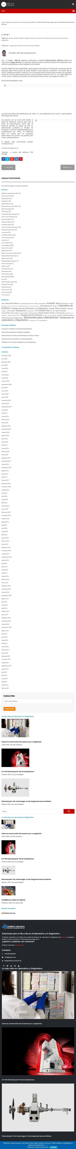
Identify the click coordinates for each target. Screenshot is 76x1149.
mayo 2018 (4, 442)
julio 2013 (4, 602)
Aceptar (53, 1147)
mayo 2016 (4, 499)
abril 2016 (4, 502)
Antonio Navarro (6, 203)
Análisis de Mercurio (31, 38)
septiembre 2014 (6, 557)
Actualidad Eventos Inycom (27, 303)
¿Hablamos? (19, 945)
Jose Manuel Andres (7, 235)
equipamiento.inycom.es (12, 961)
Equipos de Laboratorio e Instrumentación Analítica (21, 22)
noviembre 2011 (6, 659)
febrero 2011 (5, 688)
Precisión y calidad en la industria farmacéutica (16, 329)
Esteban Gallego (6, 222)
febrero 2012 (5, 650)
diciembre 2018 (6, 426)
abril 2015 (4, 534)
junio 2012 (4, 637)
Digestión (4, 311)
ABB (3, 303)
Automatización (46, 306)
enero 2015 (4, 544)
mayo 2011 (4, 678)
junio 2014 (4, 566)
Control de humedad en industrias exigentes (15, 332)
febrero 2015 (5, 541)
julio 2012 (4, 634)
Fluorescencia (30, 311)
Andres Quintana (6, 196)
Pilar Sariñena (5, 274)
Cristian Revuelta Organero (9, 214)
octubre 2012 (5, 624)
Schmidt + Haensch (47, 315)
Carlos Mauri (5, 211)
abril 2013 (4, 608)
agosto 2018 (5, 435)
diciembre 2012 (6, 618)
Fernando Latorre (6, 224)
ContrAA (51, 308)
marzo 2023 (5, 375)
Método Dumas (33, 313)
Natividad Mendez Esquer (8, 261)
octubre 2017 (5, 464)
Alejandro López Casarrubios (9, 193)
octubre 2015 (5, 518)
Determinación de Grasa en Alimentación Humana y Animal (20, 335)
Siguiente (66, 167)
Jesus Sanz (4, 232)
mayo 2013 (4, 605)
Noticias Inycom (9, 913)
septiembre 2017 (6, 467)
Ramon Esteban (6, 276)
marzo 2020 (5, 394)
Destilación (69, 308)
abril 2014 (4, 573)
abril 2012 (4, 643)
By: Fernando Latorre (28, 53)
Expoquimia (21, 310)
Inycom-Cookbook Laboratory (10, 227)
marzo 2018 (5, 448)
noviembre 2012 (6, 621)
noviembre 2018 (6, 429)
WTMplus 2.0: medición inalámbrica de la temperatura (18, 342)
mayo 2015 (4, 531)
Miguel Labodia (5, 258)
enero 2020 (4, 397)
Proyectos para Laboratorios (13, 315)
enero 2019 (4, 422)
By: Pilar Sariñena (16, 745)
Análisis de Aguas (19, 38)
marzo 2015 (5, 538)
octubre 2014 (5, 554)
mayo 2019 (4, 410)
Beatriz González (6, 209)
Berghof (55, 306)
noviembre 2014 (6, 550)
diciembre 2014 (6, 547)
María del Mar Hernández (8, 256)
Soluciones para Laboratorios (41, 317)
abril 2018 (4, 445)
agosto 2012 (5, 630)
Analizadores (42, 303)
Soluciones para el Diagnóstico (12, 318)
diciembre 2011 (6, 656)
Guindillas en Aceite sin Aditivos (13, 900)
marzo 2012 (5, 646)
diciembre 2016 (6, 483)
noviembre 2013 (6, 589)
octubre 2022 (5, 381)
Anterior (9, 167)
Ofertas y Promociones (57, 313)
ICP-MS (52, 311)
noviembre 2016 (6, 486)
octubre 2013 (5, 592)
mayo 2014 (4, 570)
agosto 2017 (5, 470)
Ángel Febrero (5, 198)
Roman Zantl (5, 287)
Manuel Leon (5, 250)
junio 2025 (4, 359)
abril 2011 (4, 682)
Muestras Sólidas (23, 313)
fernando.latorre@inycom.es (9, 148)
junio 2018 (4, 438)
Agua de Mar (9, 38)
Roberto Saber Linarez (8, 282)
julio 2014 (4, 563)
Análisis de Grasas (24, 306)
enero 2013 (4, 614)
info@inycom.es (10, 957)
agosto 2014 (5, 560)
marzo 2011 (5, 685)
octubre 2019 (5, 403)
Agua (36, 303)
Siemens (54, 315)
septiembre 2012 (6, 627)
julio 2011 (4, 672)
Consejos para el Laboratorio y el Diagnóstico (29, 308)
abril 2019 (4, 413)
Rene (3, 279)
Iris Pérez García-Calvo (8, 230)
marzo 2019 (5, 416)
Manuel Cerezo (5, 248)
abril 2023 (4, 371)
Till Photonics (32, 320)
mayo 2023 (4, 368)
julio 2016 (4, 493)
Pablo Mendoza (6, 269)
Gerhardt (42, 310)
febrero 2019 (5, 419)
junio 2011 (4, 675)
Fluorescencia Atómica (44, 38)
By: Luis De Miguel (17, 774)
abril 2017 (4, 477)
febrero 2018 (5, 451)
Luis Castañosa (5, 243)
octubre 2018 (5, 432)
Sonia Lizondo (5, 292)
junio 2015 (4, 528)
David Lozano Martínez (8, 217)
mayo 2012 (4, 640)
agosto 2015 (5, 522)
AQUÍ (46, 1145)
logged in (12, 186)
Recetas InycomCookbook (31, 315)
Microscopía (14, 313)
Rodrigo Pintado (6, 284)
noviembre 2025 (6, 355)
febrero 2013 (5, 611)
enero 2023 (4, 378)
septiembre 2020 (6, 384)
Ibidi (48, 311)
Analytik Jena (53, 303)
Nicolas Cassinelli (6, 263)
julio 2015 (4, 525)
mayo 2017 (4, 474)
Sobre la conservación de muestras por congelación (21, 742)
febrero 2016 (5, 506)
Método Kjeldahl (43, 313)
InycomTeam (6, 313)
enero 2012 (4, 653)
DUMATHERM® (11, 311)
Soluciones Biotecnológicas (65, 315)
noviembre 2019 (6, 400)
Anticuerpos (64, 303)
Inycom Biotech (60, 311)
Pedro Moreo (5, 271)
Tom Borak (4, 295)
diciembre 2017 (6, 458)
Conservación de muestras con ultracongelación (16, 339)
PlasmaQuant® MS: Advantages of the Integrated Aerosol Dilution (26, 801)
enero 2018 (4, 454)
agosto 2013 (5, 598)
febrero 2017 (5, 480)
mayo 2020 (4, 391)
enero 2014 (4, 582)
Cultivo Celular (60, 308)
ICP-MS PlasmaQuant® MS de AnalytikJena (17, 772)
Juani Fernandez (6, 237)
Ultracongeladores (43, 320)
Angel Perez (5, 201)
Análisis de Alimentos (12, 306)
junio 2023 (4, 365)
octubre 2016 (5, 490)
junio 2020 (4, 387)
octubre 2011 (5, 662)
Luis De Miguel (5, 245)
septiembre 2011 (6, 666)
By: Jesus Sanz (18, 903)
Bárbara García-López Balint (9, 206)
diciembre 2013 (6, 586)
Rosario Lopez (5, 289)
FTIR (36, 311)
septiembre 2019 (6, 406)
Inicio (2, 22)
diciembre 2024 (6, 362)
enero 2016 (4, 509)
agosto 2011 (5, 669)
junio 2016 (4, 496)
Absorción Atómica (12, 303)
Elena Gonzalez (6, 219)
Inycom (63, 937)
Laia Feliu (4, 240)
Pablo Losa (4, 266)
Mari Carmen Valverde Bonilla (10, 253)
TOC (37, 320)
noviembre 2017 (6, 461)
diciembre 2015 (6, 512)
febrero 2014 (5, 579)
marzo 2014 (5, 576)
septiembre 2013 (6, 595)
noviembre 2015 (6, 515)
